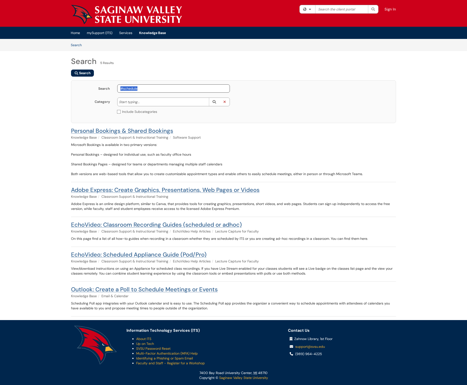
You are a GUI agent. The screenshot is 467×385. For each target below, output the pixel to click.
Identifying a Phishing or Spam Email (164, 358)
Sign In (390, 9)
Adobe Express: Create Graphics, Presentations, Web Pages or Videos (165, 190)
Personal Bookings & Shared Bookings (122, 130)
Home (75, 33)
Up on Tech (145, 343)
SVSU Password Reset (153, 348)
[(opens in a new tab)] (126, 14)
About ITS (143, 339)
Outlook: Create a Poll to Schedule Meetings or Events (144, 289)
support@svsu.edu (310, 346)
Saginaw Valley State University (243, 378)
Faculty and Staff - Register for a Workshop (170, 363)
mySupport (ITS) (99, 33)
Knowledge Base (152, 33)
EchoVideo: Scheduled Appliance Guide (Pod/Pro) (139, 254)
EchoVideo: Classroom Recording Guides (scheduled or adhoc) (156, 224)
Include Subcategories (139, 111)
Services (125, 33)
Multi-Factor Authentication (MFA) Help (167, 353)
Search (78, 45)
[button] (214, 102)
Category (102, 101)
